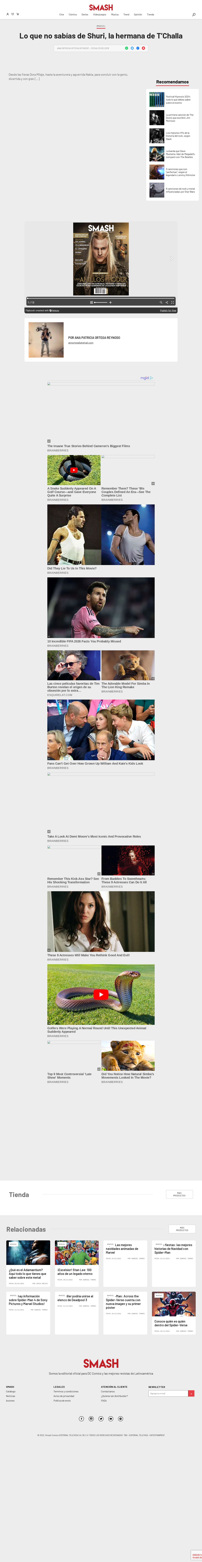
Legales (59, 1292)
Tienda (150, 14)
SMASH (10, 1292)
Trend (126, 14)
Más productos (179, 1100)
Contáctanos (108, 1297)
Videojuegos (99, 14)
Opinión (138, 14)
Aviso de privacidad (63, 1301)
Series (85, 14)
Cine (61, 14)
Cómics (73, 14)
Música (115, 14)
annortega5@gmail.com (80, 342)
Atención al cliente (114, 1292)
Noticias (10, 1301)
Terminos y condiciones (65, 1297)
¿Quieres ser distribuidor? (114, 1301)
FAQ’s (104, 1306)
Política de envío (62, 1306)
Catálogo (10, 1297)
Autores (10, 1306)
